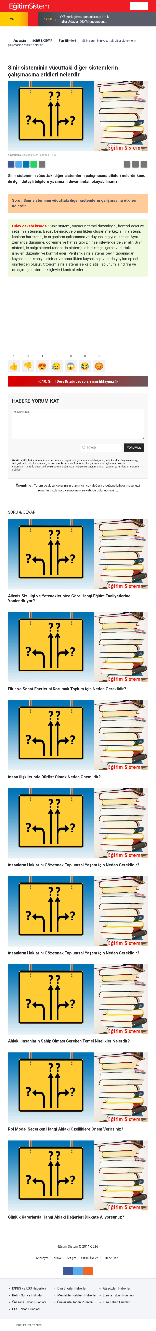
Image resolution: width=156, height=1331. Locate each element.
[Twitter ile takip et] (78, 1271)
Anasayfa (19, 40)
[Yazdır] (42, 164)
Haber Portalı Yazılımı (28, 1325)
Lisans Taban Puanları (118, 1295)
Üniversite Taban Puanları (75, 1302)
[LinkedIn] (26, 164)
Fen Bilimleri (67, 40)
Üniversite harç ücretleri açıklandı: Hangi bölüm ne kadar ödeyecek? (83, 19)
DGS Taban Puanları (26, 1309)
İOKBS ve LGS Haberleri (29, 1288)
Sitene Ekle (111, 1258)
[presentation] (22, 19)
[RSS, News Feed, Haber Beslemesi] (88, 1271)
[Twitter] (18, 164)
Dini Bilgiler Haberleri (72, 1288)
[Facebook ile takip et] (68, 1271)
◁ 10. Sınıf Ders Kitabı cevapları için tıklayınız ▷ (78, 381)
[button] (127, 164)
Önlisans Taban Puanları (29, 1302)
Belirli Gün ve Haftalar (27, 1295)
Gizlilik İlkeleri (90, 1258)
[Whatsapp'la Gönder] (33, 164)
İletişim (71, 1258)
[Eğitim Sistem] (29, 6)
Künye (58, 1258)
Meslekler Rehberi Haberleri (77, 1295)
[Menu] (134, 6)
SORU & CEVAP (42, 40)
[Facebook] (11, 164)
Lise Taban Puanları (116, 1302)
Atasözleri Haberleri (117, 1288)
